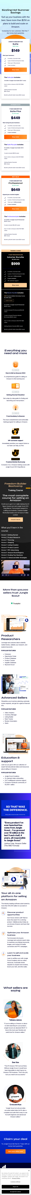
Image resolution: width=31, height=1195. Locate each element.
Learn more (9, 300)
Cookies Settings (15, 1181)
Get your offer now (15, 1151)
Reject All (15, 1186)
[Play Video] (3, 575)
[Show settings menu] (24, 575)
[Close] (29, 1170)
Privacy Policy (16, 1178)
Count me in (15, 519)
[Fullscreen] (28, 575)
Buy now (15, 70)
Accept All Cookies (15, 1191)
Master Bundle (12, 293)
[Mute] (21, 575)
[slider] (14, 575)
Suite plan (10, 77)
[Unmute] (21, 815)
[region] (15, 1181)
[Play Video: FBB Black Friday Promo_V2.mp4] (15, 567)
